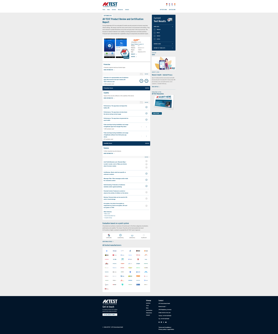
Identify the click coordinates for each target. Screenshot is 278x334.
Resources (120, 9)
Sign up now (156, 113)
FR (172, 5)
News (108, 9)
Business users (157, 44)
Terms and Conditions (165, 327)
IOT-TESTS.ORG (163, 9)
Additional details (107, 241)
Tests (104, 9)
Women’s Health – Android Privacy (162, 75)
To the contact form (109, 314)
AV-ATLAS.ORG (172, 9)
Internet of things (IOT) (159, 48)
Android (158, 36)
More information (108, 69)
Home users (156, 26)
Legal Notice (170, 329)
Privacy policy (162, 329)
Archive (133, 56)
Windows (159, 29)
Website (133, 54)
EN (169, 5)
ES (174, 5)
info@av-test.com (166, 312)
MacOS (158, 32)
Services (114, 9)
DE (166, 5)
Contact (127, 9)
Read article (155, 86)
